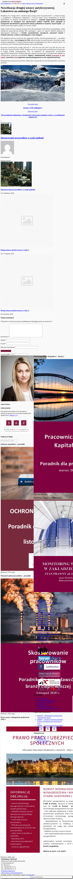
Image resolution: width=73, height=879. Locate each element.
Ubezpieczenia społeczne (45, 622)
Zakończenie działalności (45, 703)
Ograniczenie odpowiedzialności (12, 873)
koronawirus (41, 605)
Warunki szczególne (43, 632)
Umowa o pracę (42, 626)
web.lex (31, 875)
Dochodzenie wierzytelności (46, 701)
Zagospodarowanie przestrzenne (48, 708)
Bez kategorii (41, 601)
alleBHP (39, 720)
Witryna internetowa (8, 347)
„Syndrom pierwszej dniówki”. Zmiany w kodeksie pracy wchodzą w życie (50, 722)
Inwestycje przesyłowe (44, 706)
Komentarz (5, 337)
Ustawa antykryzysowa (28, 3)
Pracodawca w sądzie (44, 613)
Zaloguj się (40, 737)
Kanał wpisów (41, 739)
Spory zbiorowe (42, 618)
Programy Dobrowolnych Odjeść (48, 614)
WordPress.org (42, 743)
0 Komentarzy (39, 3)
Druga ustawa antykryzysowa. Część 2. (15, 250)
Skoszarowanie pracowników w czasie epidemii (18, 190)
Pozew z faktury (42, 699)
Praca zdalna (41, 611)
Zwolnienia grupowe (44, 640)
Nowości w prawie (43, 607)
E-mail (3, 344)
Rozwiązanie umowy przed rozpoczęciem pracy (49, 717)
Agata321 (40, 716)
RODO (39, 616)
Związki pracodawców (44, 636)
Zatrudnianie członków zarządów (48, 634)
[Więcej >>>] (14, 415)
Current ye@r (6, 354)
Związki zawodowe (43, 638)
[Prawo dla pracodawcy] (11, 2)
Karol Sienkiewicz (6, 3)
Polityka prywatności (8, 871)
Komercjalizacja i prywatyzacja (47, 603)
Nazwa (3, 340)
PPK (38, 609)
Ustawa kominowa (43, 630)
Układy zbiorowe (42, 624)
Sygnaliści (40, 620)
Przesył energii (42, 704)
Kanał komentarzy (43, 741)
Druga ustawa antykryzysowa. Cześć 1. (15, 310)
